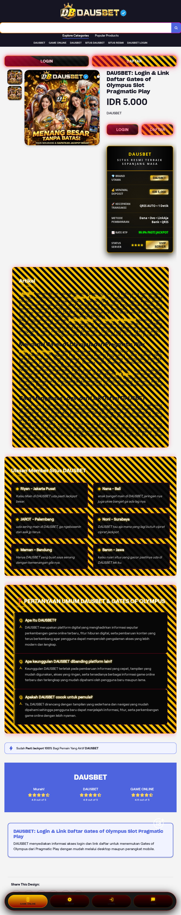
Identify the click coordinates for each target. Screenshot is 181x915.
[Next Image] (96, 108)
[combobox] (86, 28)
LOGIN (47, 61)
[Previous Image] (28, 108)
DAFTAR (134, 61)
